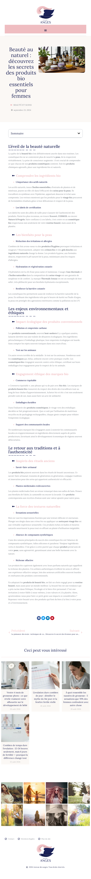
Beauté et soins (23, 105)
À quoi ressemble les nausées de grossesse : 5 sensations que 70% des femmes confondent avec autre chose (76, 699)
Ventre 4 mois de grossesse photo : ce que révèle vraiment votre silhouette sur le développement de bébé (15, 699)
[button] (46, 30)
